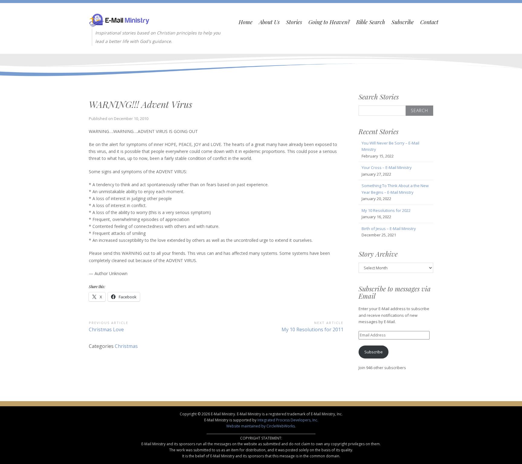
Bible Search (370, 22)
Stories (294, 22)
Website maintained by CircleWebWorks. (261, 426)
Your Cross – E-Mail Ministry (387, 167)
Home (246, 22)
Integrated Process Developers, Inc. (287, 420)
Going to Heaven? (329, 22)
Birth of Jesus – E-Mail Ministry (389, 228)
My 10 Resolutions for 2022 (386, 210)
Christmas (126, 346)
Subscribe (403, 22)
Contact (429, 22)
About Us (269, 22)
